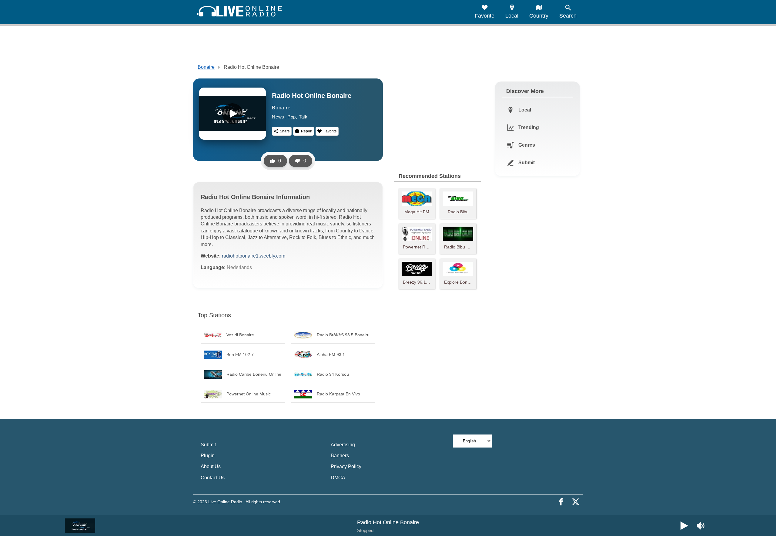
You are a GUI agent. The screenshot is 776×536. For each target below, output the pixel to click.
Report (306, 131)
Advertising (343, 444)
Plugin (208, 455)
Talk (303, 116)
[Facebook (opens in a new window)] (561, 501)
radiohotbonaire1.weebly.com (253, 255)
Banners (340, 455)
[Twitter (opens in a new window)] (575, 501)
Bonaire (206, 67)
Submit (208, 444)
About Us (211, 466)
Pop (291, 116)
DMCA (338, 477)
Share (285, 131)
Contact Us (213, 477)
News (278, 116)
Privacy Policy (346, 466)
